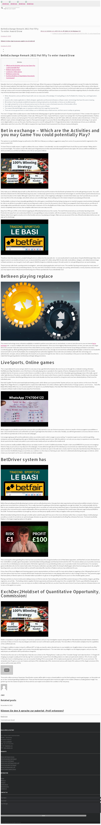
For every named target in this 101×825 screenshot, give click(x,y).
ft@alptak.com (9, 746)
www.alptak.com (8, 748)
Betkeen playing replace (13, 70)
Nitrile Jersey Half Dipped (7, 761)
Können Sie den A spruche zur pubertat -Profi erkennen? (32, 710)
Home (54, 33)
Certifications (4, 784)
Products (3, 782)
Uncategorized (60, 33)
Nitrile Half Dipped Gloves (7, 757)
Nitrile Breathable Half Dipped (8, 759)
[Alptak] (17, 4)
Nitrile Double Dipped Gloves (8, 769)
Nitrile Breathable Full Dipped (8, 765)
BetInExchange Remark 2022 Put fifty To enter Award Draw (82, 33)
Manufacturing (5, 786)
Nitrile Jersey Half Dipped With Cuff (10, 763)
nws (2, 695)
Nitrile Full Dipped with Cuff (8, 767)
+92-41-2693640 (7, 741)
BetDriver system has (12, 74)
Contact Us (4, 788)
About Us (3, 780)
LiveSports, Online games (14, 72)
